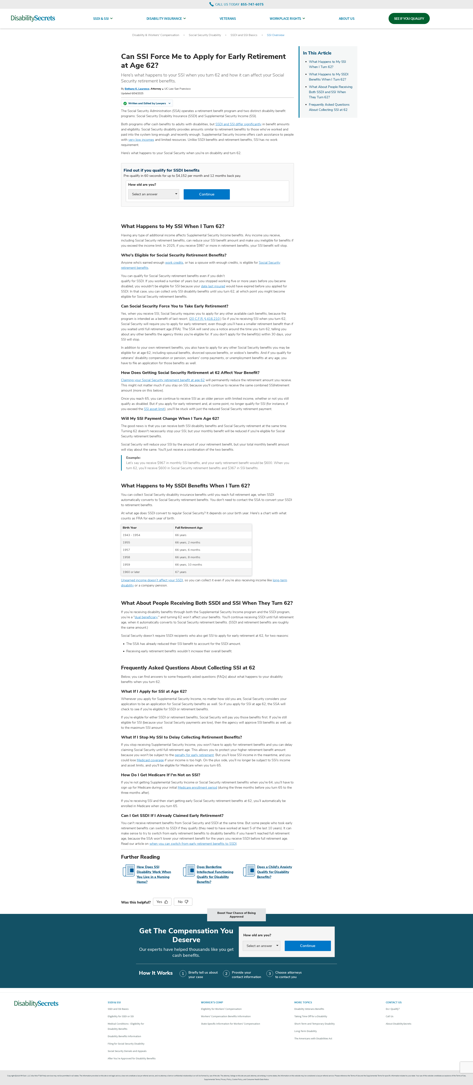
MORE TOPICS (303, 1002)
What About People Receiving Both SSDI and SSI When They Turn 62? (331, 92)
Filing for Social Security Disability (126, 1043)
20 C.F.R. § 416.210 (205, 319)
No (180, 901)
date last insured (213, 286)
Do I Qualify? (393, 1009)
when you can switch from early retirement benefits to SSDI (192, 843)
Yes (159, 901)
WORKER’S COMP (212, 1002)
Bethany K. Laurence (137, 89)
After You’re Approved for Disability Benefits (132, 1058)
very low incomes (141, 139)
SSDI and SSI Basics (244, 35)
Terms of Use (461, 1075)
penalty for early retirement (194, 755)
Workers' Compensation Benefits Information (226, 1016)
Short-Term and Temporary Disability (314, 1023)
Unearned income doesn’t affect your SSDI (152, 580)
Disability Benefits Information (124, 1036)
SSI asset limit (154, 409)
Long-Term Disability (305, 1031)
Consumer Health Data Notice (258, 1079)
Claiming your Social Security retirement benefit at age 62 (163, 380)
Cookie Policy (237, 1079)
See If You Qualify (409, 18)
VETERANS (228, 18)
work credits (174, 262)
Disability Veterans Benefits (309, 1009)
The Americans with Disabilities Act (313, 1038)
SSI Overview (275, 35)
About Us (347, 18)
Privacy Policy (226, 1079)
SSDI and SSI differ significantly (238, 124)
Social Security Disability (205, 35)
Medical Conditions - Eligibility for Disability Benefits (126, 1026)
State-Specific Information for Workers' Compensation (230, 1023)
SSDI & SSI (101, 18)
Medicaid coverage (150, 760)
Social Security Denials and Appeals (127, 1051)
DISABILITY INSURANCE (164, 18)
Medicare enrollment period (197, 787)
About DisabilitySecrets (398, 1023)
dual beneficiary (146, 617)
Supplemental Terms (212, 1079)
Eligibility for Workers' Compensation (221, 1009)
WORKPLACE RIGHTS (285, 18)
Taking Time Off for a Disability (310, 1016)
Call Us (389, 1016)
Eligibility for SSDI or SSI (121, 1016)
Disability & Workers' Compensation (155, 35)
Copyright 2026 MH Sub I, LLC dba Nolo (23, 1075)
